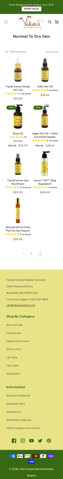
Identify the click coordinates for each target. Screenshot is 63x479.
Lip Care (11, 357)
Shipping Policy (15, 403)
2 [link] (40, 253)
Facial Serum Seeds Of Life (18, 88)
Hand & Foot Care (17, 341)
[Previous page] (22, 253)
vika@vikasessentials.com (20, 305)
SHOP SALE (31, 9)
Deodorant (13, 373)
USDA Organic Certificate (23, 428)
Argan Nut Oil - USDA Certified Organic (45, 135)
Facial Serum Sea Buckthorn (18, 182)
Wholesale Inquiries (18, 420)
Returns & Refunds (18, 395)
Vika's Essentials (29, 469)
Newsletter (13, 412)
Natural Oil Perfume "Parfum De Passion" (18, 229)
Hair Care (12, 365)
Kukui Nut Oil (45, 86)
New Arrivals (14, 325)
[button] (6, 22)
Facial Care (13, 333)
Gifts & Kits (13, 349)
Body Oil (18, 133)
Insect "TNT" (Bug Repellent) (45, 182)
